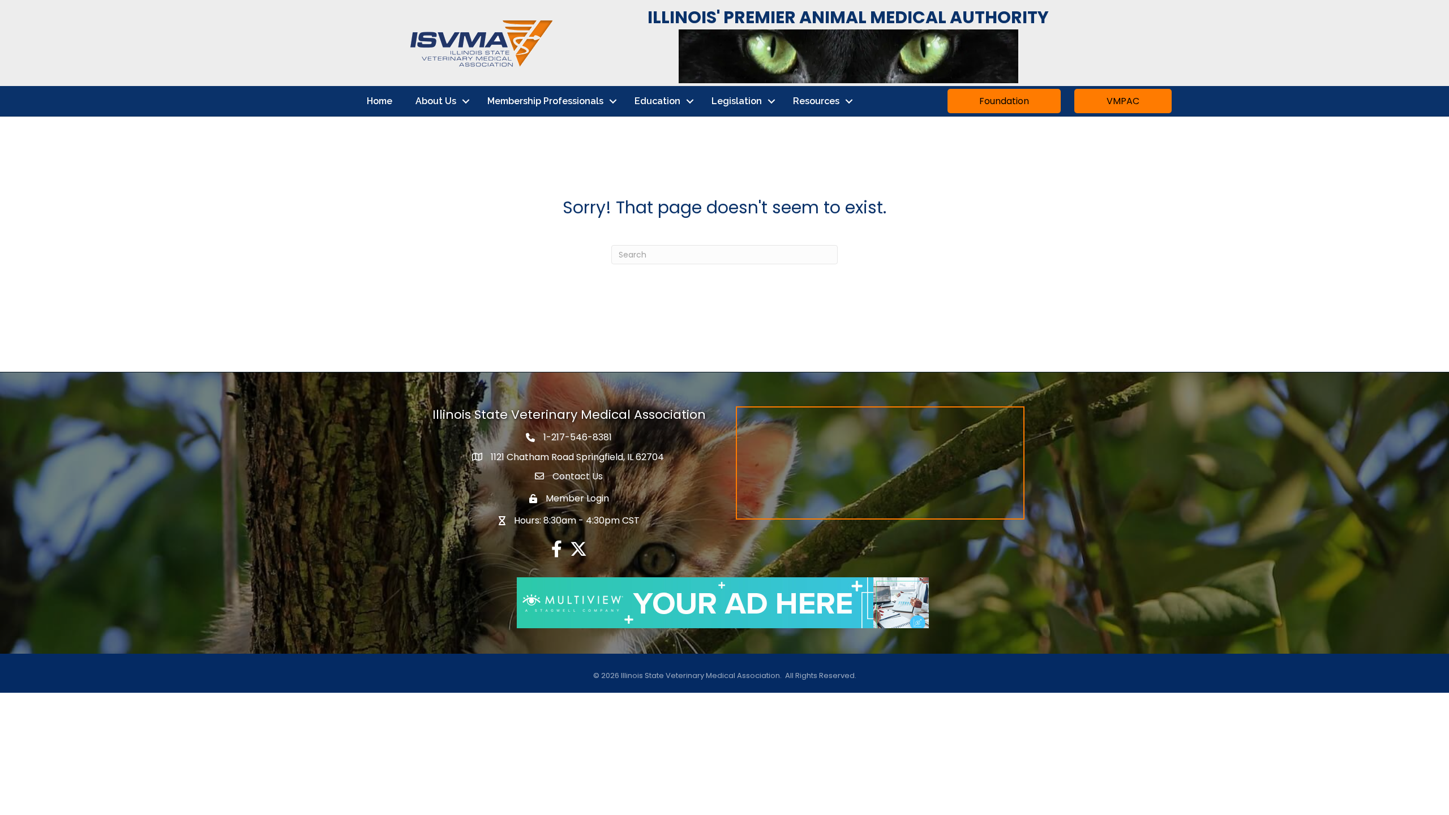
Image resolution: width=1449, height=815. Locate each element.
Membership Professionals (545, 101)
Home (379, 101)
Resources (816, 101)
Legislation (736, 101)
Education (657, 101)
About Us (435, 101)
